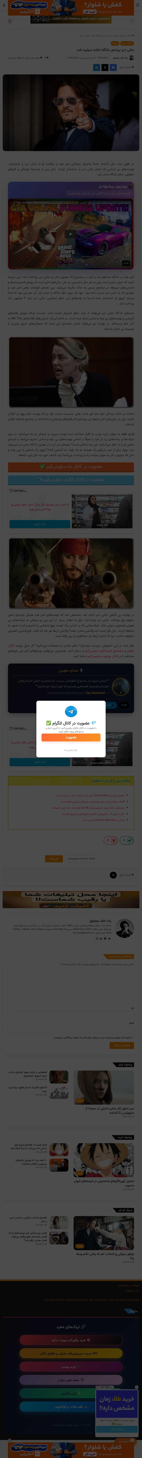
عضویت (71, 737)
